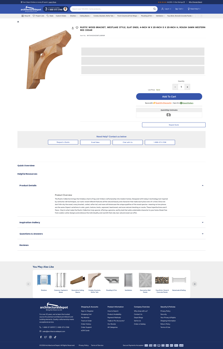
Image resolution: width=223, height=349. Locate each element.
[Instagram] (50, 337)
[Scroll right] (201, 16)
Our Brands (112, 324)
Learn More (52, 2)
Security (164, 314)
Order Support (86, 327)
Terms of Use (165, 327)
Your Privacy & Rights (168, 318)
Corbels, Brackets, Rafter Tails (103, 16)
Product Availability (114, 314)
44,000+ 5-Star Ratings (175, 2)
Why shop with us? (141, 311)
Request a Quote (63, 142)
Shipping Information (168, 321)
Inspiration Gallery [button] (30, 222)
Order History (86, 324)
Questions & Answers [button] (31, 233)
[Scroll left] (198, 16)
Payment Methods (114, 318)
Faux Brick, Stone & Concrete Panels (179, 16)
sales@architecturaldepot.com (54, 331)
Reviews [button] (24, 245)
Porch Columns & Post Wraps (127, 16)
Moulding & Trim (146, 16)
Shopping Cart (86, 314)
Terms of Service (97, 345)
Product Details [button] (28, 185)
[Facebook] (40, 337)
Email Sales (95, 142)
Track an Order (86, 321)
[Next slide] (194, 284)
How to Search (113, 311)
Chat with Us (128, 142)
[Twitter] (45, 337)
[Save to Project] (77, 28)
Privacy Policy (165, 311)
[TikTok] (55, 337)
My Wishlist (85, 318)
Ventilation (159, 16)
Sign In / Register (87, 311)
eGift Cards (85, 331)
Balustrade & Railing (179, 290)
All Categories (113, 327)
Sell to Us (137, 321)
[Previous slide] (28, 284)
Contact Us (138, 314)
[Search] (154, 9)
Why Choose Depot (195, 2)
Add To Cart (169, 96)
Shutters (73, 16)
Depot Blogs (138, 318)
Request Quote (174, 125)
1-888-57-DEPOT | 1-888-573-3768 (56, 327)
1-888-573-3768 (160, 142)
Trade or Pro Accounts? (116, 321)
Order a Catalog (139, 324)
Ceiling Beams (84, 16)
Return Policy (165, 324)
